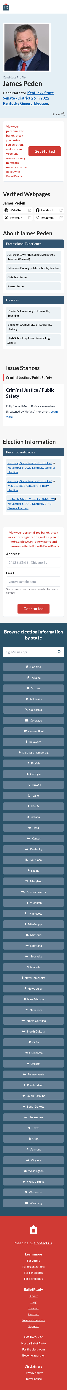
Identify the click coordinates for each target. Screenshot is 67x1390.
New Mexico (33, 999)
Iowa (33, 827)
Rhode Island (33, 1085)
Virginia (33, 1160)
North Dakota (33, 1031)
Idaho (33, 795)
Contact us (43, 1243)
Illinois (33, 806)
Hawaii (33, 784)
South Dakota (33, 1106)
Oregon (33, 1063)
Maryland (33, 881)
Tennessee (33, 1117)
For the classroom (33, 1349)
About (33, 1296)
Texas (33, 1128)
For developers (33, 1278)
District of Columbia (34, 752)
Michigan (33, 902)
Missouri (34, 935)
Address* (13, 554)
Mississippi (33, 924)
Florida (33, 763)
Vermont (33, 1149)
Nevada (33, 967)
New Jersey (33, 988)
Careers (33, 1308)
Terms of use (33, 1378)
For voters (33, 1260)
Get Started (44, 151)
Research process (33, 1320)
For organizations (33, 1266)
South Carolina (33, 1095)
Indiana (33, 817)
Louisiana (33, 860)
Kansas (33, 838)
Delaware (33, 742)
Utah (34, 1138)
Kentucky (33, 849)
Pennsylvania (33, 1074)
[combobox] (33, 562)
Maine (33, 870)
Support (33, 1326)
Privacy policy (34, 1372)
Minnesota (33, 913)
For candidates (33, 1272)
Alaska (34, 677)
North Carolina (33, 1020)
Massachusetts (33, 892)
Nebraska (33, 956)
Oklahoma (33, 1053)
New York (33, 1010)
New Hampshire (33, 977)
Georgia (33, 774)
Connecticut (33, 731)
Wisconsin (33, 1192)
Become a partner (33, 1355)
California (33, 709)
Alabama (33, 666)
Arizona (33, 688)
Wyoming (33, 1203)
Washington (33, 1171)
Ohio (33, 1042)
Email (10, 573)
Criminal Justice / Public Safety (29, 378)
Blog (34, 1302)
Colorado (33, 720)
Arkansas (33, 699)
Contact (33, 1314)
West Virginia (33, 1181)
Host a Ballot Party (33, 1343)
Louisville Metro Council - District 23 (31, 499)
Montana (33, 945)
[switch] (59, 114)
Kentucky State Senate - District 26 (29, 463)
